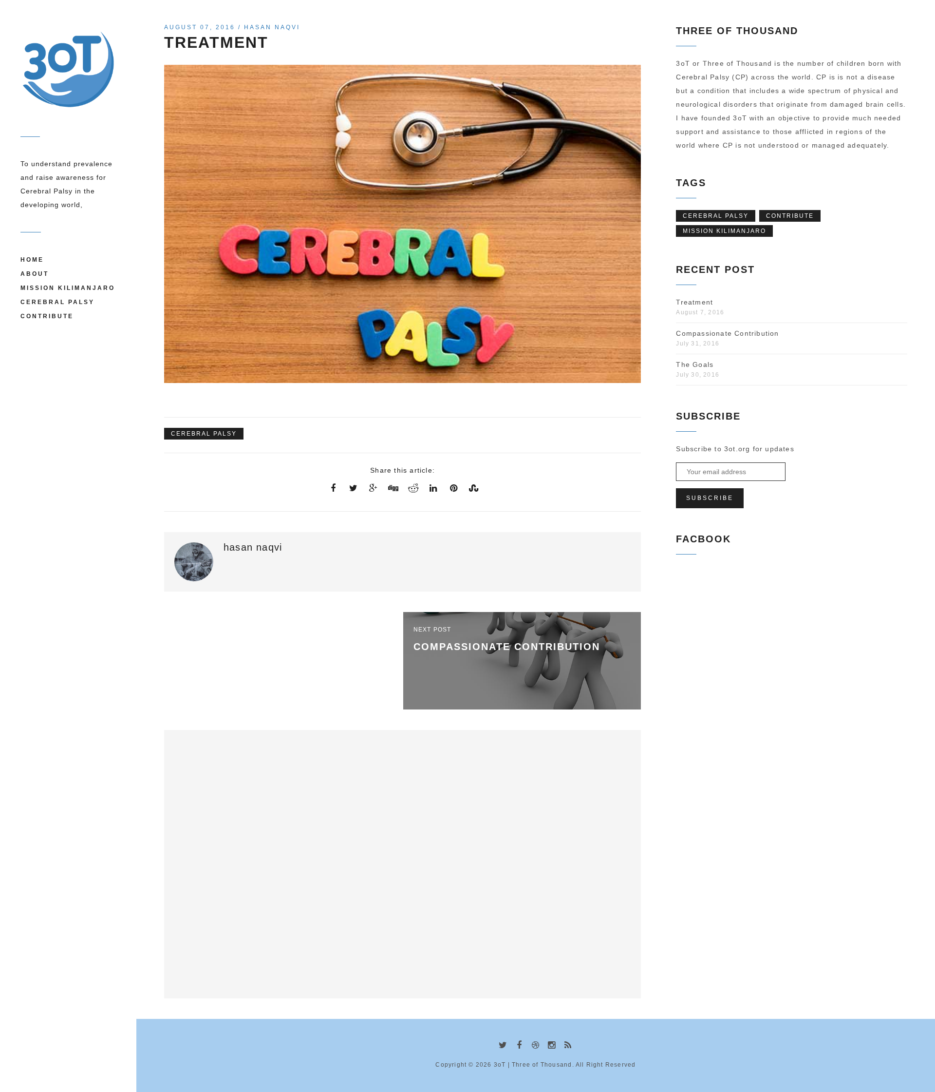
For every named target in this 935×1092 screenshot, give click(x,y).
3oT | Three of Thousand (533, 1064)
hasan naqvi (272, 27)
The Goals (694, 364)
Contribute (47, 316)
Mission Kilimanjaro (67, 288)
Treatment (694, 302)
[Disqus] (402, 862)
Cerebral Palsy (57, 302)
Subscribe (709, 498)
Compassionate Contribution (727, 333)
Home (32, 259)
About (34, 273)
